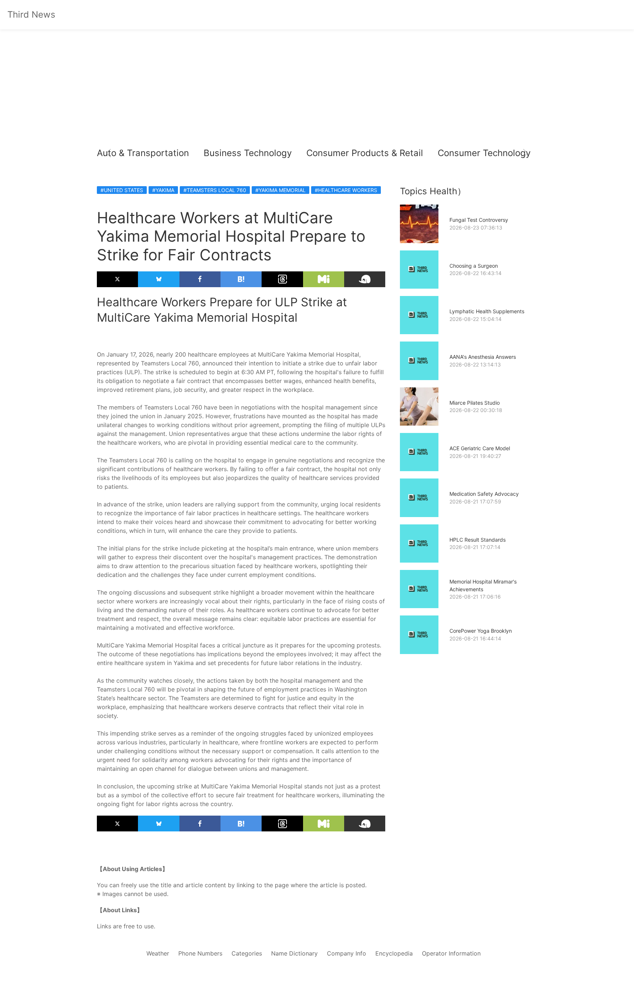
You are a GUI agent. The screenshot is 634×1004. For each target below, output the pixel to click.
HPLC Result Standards (477, 540)
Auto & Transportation (143, 153)
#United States (122, 190)
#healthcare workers (346, 190)
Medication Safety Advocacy (484, 494)
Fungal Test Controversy (478, 220)
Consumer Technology (484, 153)
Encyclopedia (394, 953)
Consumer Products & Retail (364, 153)
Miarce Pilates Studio (474, 403)
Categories (247, 953)
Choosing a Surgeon (473, 266)
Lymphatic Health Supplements (486, 311)
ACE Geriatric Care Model (479, 448)
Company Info (346, 953)
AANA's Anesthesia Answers (482, 357)
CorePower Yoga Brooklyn (480, 631)
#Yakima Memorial (280, 190)
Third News (31, 14)
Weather (157, 953)
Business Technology (248, 153)
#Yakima (163, 190)
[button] (108, 153)
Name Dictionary (294, 953)
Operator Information (451, 953)
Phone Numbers (200, 953)
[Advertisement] (317, 91)
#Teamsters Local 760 (214, 190)
